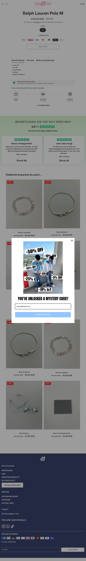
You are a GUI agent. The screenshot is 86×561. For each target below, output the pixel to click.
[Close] (71, 240)
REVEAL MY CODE (43, 315)
